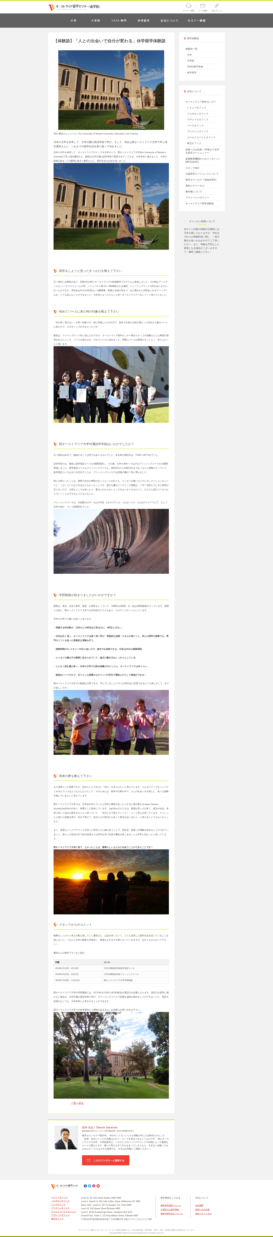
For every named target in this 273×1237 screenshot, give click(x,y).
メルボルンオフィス (197, 113)
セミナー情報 (197, 20)
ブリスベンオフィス (197, 131)
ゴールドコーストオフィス (201, 137)
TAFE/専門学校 (195, 66)
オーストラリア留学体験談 (199, 203)
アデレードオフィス (197, 119)
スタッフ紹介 (192, 168)
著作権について (193, 191)
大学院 (95, 20)
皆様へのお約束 (202, 1209)
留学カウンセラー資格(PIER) (200, 179)
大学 (74, 20)
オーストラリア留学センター (200, 101)
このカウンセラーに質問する (109, 1160)
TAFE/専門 (119, 20)
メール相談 (203, 8)
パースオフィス (195, 125)
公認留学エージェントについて (202, 173)
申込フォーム (217, 8)
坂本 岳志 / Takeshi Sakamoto (100, 1127)
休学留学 (144, 20)
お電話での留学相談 (170, 1209)
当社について (170, 20)
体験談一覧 (191, 48)
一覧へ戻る (77, 1103)
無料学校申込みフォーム (172, 1213)
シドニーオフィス (196, 107)
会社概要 (199, 1205)
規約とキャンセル (194, 185)
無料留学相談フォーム (171, 1205)
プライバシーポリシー (197, 197)
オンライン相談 (188, 8)
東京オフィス (194, 143)
